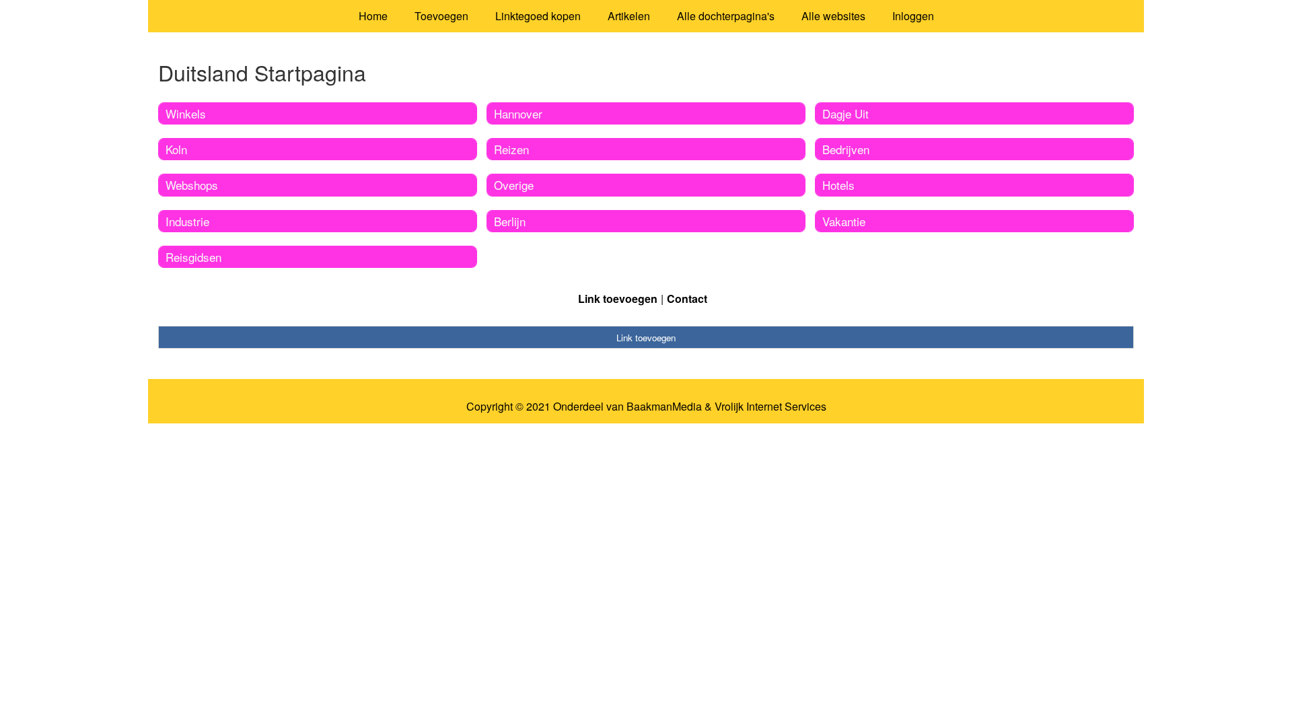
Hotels (838, 184)
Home (373, 16)
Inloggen (913, 16)
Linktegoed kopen (538, 16)
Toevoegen (441, 16)
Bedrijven (845, 149)
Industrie (187, 221)
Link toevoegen (617, 298)
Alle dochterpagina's (726, 16)
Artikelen (629, 16)
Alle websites (833, 16)
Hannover (518, 113)
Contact (687, 298)
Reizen (511, 149)
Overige (514, 184)
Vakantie (843, 221)
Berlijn (510, 221)
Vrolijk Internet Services (770, 406)
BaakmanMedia (664, 406)
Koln (176, 149)
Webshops (192, 184)
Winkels (186, 113)
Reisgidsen (193, 256)
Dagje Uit (845, 113)
